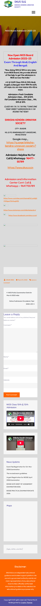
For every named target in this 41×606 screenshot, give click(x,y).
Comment (8, 325)
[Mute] (29, 424)
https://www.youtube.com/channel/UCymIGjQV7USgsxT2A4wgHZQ (20, 199)
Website (6, 380)
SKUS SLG (20, 1)
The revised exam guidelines (17, 473)
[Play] (9, 424)
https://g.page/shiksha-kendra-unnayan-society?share (20, 146)
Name (6, 357)
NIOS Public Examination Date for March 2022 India (19, 294)
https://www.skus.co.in (20, 167)
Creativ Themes (26, 603)
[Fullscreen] (32, 424)
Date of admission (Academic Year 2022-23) (21, 302)
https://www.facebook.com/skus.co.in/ (23, 215)
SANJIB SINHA (10, 280)
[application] (21, 418)
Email (6, 368)
